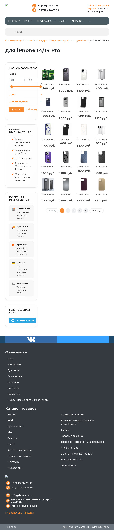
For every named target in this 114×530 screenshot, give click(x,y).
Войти (91, 5)
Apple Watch (15, 426)
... (90, 21)
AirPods (12, 438)
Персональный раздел (19, 512)
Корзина (92, 9)
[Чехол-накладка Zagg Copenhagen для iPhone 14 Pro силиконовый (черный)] (102, 157)
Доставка (13, 370)
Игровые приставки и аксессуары (82, 441)
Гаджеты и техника (19, 456)
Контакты (13, 388)
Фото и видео (69, 447)
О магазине (15, 376)
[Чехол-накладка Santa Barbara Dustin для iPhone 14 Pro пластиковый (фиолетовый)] (48, 157)
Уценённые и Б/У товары (76, 453)
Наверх (11, 527)
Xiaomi (65, 430)
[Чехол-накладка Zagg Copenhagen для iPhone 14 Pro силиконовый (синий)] (84, 157)
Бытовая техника (71, 459)
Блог (11, 358)
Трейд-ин (14, 394)
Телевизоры (68, 465)
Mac (10, 432)
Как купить (15, 364)
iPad (10, 420)
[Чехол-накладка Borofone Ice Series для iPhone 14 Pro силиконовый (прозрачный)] (102, 129)
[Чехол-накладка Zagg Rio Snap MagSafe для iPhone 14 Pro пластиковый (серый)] (66, 184)
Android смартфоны (20, 450)
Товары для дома (72, 436)
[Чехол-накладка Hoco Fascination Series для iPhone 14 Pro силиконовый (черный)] (66, 129)
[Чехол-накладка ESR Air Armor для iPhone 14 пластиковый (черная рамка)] (48, 184)
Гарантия (13, 382)
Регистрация (102, 5)
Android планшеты (72, 414)
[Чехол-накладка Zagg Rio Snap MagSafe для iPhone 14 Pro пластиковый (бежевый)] (102, 184)
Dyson (11, 444)
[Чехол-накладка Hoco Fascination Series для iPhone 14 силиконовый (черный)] (84, 102)
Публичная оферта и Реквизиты (28, 400)
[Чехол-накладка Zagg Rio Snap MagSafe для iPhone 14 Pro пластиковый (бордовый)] (84, 184)
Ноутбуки (14, 462)
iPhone (12, 414)
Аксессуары (15, 468)
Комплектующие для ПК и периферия (77, 422)
